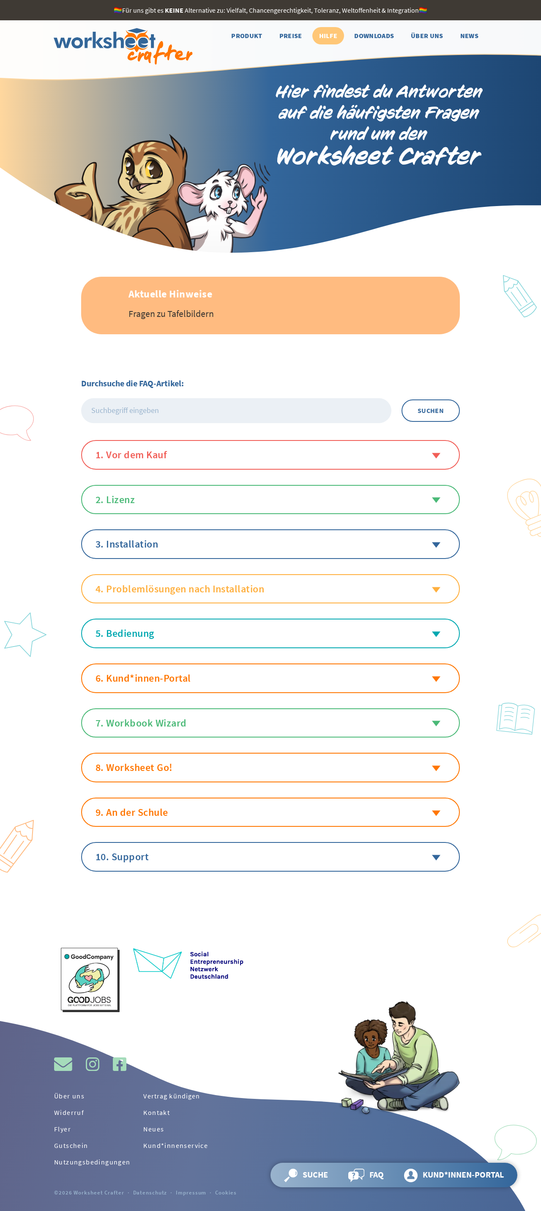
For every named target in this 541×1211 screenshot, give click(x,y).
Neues (153, 1129)
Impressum (191, 1192)
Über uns (69, 1096)
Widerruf (69, 1112)
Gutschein (71, 1145)
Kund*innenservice (175, 1145)
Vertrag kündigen (171, 1096)
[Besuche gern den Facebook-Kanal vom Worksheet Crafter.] (119, 1064)
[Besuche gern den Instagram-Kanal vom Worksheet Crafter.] (92, 1064)
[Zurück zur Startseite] (121, 46)
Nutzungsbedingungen (92, 1162)
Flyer (62, 1129)
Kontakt (156, 1112)
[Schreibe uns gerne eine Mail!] (63, 1064)
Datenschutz (150, 1192)
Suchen (431, 410)
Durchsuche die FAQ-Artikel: (132, 383)
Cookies (225, 1192)
